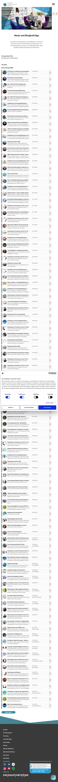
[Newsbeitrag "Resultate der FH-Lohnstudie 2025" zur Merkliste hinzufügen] (50, 316)
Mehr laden (8, 712)
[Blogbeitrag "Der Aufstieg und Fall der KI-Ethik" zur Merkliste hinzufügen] (50, 546)
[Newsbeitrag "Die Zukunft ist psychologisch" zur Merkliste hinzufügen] (50, 79)
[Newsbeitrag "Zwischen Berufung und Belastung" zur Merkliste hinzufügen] (50, 92)
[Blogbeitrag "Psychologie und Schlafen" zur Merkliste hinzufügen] (50, 674)
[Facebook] (4, 764)
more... (27, 73)
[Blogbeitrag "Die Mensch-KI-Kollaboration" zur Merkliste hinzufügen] (50, 635)
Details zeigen (49, 402)
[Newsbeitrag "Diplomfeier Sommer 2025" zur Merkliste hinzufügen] (50, 265)
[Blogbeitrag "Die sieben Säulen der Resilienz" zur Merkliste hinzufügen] (50, 597)
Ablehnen (10, 407)
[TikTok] (13, 764)
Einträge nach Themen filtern (10, 58)
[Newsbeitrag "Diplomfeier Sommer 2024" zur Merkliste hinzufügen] (50, 463)
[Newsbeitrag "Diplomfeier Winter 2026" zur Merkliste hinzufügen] (50, 143)
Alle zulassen (47, 407)
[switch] (22, 397)
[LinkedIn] (9, 764)
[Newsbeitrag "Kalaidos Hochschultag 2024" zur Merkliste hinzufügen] (50, 514)
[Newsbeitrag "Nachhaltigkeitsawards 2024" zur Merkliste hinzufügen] (50, 520)
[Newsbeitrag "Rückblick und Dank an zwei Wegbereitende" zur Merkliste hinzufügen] (50, 686)
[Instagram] (4, 768)
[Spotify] (13, 768)
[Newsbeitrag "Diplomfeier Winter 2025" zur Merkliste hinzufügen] (50, 348)
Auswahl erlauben (29, 407)
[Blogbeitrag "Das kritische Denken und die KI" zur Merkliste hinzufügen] (50, 578)
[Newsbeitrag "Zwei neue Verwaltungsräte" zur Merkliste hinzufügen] (50, 533)
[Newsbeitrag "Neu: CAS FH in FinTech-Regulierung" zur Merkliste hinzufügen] (50, 86)
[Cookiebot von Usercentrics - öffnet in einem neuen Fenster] (49, 373)
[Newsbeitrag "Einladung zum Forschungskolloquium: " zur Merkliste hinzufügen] (50, 239)
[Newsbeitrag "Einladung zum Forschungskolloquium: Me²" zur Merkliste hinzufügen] (50, 162)
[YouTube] (9, 768)
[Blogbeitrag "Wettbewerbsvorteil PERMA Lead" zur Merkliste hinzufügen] (50, 629)
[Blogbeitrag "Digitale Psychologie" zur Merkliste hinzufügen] (50, 565)
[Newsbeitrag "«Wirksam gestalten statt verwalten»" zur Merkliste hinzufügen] (50, 495)
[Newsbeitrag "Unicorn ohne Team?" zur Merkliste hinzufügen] (50, 175)
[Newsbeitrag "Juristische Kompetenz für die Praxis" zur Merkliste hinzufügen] (50, 303)
